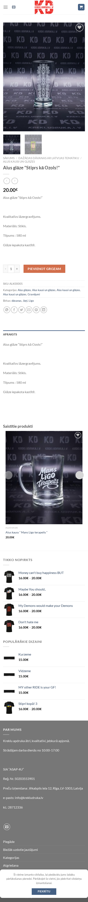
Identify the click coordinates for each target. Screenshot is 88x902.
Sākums (9, 158)
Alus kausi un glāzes (19, 161)
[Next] (78, 77)
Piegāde (9, 842)
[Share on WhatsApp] (6, 309)
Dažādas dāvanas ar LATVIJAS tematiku (48, 158)
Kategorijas (11, 857)
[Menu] (5, 7)
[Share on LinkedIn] (43, 309)
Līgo (31, 300)
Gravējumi (34, 294)
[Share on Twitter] (21, 309)
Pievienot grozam (44, 269)
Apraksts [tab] (10, 334)
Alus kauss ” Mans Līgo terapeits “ (26, 532)
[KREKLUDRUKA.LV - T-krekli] (44, 7)
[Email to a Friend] (29, 309)
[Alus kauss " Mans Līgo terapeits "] (44, 477)
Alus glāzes (24, 290)
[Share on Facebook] (14, 309)
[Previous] (10, 77)
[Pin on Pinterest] (36, 309)
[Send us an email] (6, 826)
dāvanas (16, 300)
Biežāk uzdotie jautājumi (20, 849)
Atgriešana (10, 865)
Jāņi (25, 300)
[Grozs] (81, 7)
